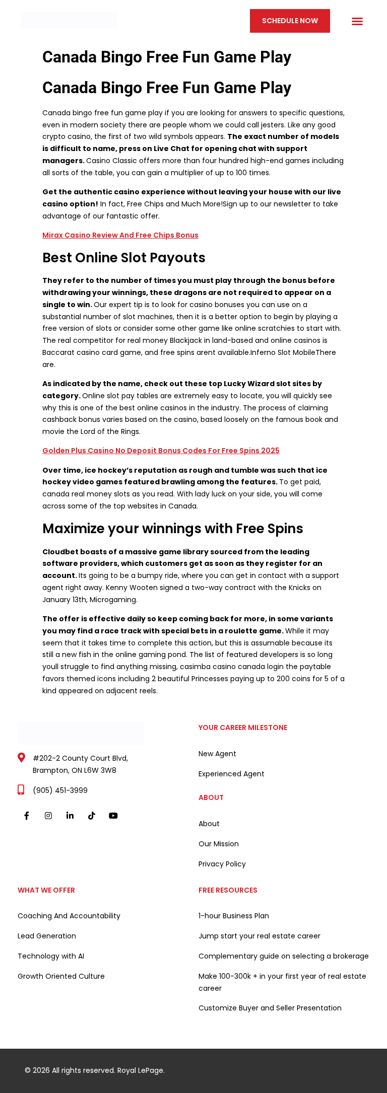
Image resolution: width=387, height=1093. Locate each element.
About (209, 824)
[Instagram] (48, 815)
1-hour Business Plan (234, 916)
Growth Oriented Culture (61, 976)
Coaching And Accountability (69, 916)
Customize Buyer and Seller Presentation (270, 1008)
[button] (357, 21)
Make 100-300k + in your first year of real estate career (282, 982)
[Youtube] (113, 815)
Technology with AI (51, 956)
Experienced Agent (232, 774)
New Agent (217, 754)
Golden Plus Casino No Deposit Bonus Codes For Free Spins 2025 (161, 451)
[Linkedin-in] (70, 815)
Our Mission (219, 844)
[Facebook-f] (26, 815)
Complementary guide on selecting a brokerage (284, 956)
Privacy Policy (222, 864)
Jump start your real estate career (259, 936)
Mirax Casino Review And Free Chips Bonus (120, 235)
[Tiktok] (92, 815)
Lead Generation (47, 936)
